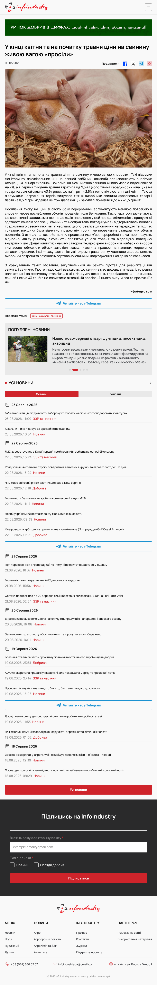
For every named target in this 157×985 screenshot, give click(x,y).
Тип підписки (20, 858)
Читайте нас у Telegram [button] (82, 303)
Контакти (82, 939)
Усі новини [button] (78, 789)
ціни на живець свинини (46, 316)
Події (8, 939)
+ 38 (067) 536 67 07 (24, 964)
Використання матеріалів (135, 939)
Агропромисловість (47, 939)
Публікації (12, 946)
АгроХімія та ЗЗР (45, 946)
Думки (9, 952)
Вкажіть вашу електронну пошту (35, 837)
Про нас (81, 932)
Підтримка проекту (89, 952)
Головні (115, 394)
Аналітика (40, 952)
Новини (10, 932)
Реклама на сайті (129, 932)
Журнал (81, 946)
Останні (41, 394)
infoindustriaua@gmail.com (76, 964)
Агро (37, 932)
